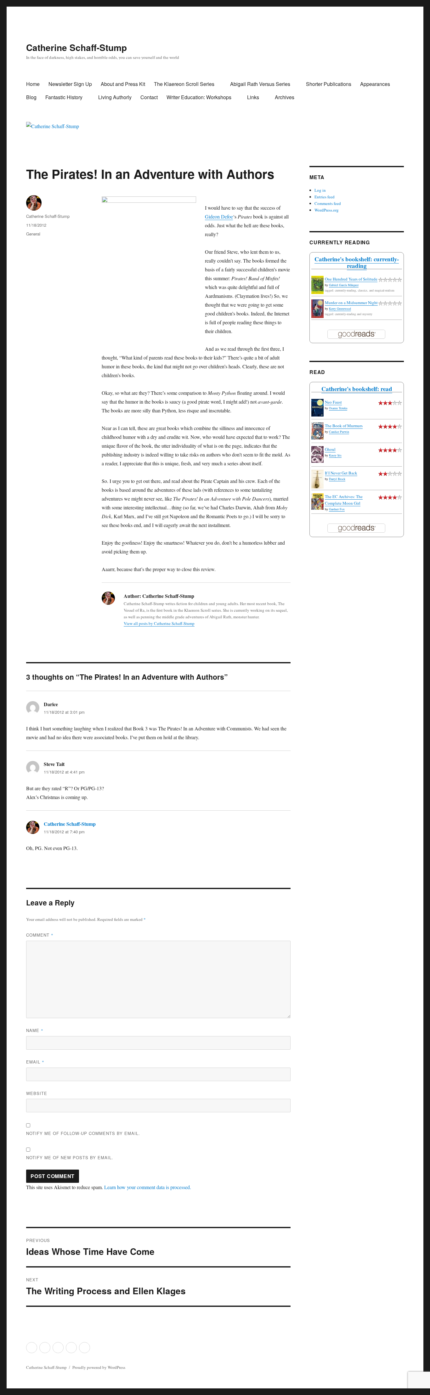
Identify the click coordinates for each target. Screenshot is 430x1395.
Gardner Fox (337, 509)
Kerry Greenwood (340, 308)
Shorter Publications (328, 84)
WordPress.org (326, 210)
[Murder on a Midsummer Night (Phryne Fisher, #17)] (317, 308)
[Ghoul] (317, 454)
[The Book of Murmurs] (317, 430)
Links (253, 97)
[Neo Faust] (317, 407)
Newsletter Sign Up (70, 84)
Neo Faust (333, 402)
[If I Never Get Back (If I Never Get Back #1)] (317, 479)
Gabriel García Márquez (344, 285)
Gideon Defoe (219, 216)
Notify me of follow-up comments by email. (83, 1133)
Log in (320, 190)
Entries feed (324, 197)
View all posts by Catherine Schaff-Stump (159, 623)
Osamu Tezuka (338, 408)
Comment (40, 935)
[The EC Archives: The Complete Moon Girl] (317, 501)
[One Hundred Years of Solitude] (317, 285)
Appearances (375, 84)
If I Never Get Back (341, 473)
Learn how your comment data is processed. (147, 1187)
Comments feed (327, 203)
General (33, 234)
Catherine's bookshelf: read (356, 388)
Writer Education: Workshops (199, 97)
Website (36, 1093)
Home (33, 84)
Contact (149, 97)
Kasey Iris (335, 455)
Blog (31, 97)
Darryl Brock (337, 479)
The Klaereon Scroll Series (184, 84)
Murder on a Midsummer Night (351, 302)
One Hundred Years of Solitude (351, 279)
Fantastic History (63, 97)
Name (34, 1030)
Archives (284, 97)
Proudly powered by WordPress (98, 1367)
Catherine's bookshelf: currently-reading (356, 262)
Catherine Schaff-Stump (76, 47)
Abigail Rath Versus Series (260, 84)
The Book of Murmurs (344, 425)
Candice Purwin (339, 431)
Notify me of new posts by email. (69, 1157)
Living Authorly (115, 97)
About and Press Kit (123, 84)
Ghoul (330, 449)
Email (35, 1062)
